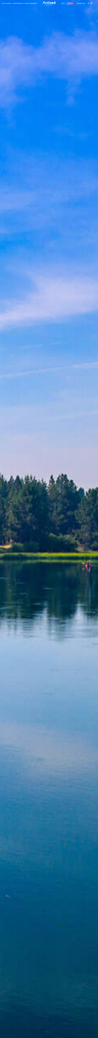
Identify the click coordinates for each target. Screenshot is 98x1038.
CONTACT (71, 3)
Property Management (30, 3)
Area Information (18, 3)
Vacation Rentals (7, 3)
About (63, 3)
